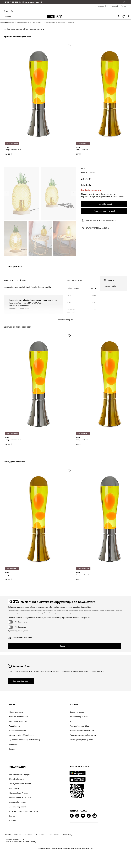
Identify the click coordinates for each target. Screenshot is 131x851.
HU (18, 844)
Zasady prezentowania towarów (59, 735)
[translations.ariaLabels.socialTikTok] (28, 823)
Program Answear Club (55, 726)
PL (22, 844)
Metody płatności (89, 716)
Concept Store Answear (91, 730)
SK (27, 844)
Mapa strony (67, 837)
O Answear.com (16, 712)
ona (6, 11)
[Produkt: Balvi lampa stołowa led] (38, 519)
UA (29, 844)
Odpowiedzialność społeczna (21, 735)
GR (14, 844)
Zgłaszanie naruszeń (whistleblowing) (18, 741)
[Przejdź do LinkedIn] (34, 823)
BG (7, 844)
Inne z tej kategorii (104, 204)
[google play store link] (17, 780)
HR (16, 844)
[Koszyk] (128, 16)
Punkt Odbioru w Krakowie (93, 735)
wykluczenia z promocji (62, 613)
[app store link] (17, 786)
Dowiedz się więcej (21, 681)
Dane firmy (40, 837)
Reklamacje (87, 726)
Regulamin (28, 837)
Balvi (83, 168)
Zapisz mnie (64, 646)
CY (10, 844)
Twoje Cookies (53, 837)
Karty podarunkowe (90, 740)
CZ (12, 844)
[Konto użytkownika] (118, 16)
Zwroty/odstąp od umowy (92, 721)
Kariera (12, 751)
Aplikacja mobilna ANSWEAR (58, 730)
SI (25, 844)
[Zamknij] (124, 2)
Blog (47, 721)
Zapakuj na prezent (90, 744)
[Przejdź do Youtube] (23, 823)
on (11, 11)
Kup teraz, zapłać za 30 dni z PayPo (94, 750)
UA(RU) (33, 844)
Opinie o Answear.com (18, 716)
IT (20, 844)
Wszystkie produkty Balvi (104, 211)
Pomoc (84, 755)
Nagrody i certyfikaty (18, 721)
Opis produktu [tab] (15, 266)
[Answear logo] (54, 16)
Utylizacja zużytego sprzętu (57, 740)
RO (24, 844)
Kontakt (85, 760)
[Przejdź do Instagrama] (17, 823)
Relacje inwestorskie (17, 730)
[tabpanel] (65, 296)
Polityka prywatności (13, 837)
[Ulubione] (123, 16)
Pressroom (13, 746)
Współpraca (14, 726)
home (7, 22)
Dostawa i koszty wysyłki (92, 712)
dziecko (8, 16)
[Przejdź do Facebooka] (11, 823)
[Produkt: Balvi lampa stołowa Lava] (38, 93)
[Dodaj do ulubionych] (70, 45)
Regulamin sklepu (53, 712)
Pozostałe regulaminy (54, 716)
